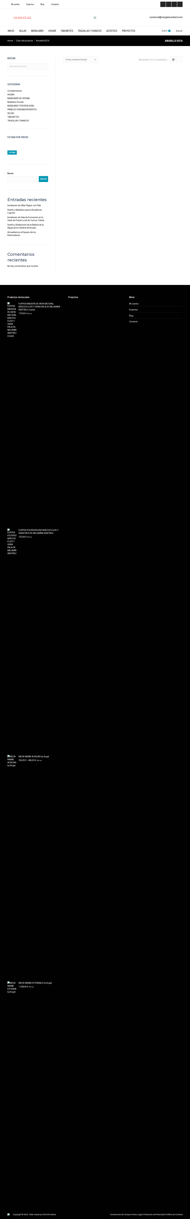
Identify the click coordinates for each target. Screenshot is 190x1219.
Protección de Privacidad (154, 1214)
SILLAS (10, 113)
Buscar (44, 66)
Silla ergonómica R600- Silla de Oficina (81, 109)
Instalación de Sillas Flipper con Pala (24, 205)
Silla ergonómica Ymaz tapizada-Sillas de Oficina (164, 109)
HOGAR (10, 94)
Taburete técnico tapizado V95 (81, 168)
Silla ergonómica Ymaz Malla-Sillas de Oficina (122, 109)
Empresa (133, 309)
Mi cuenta (133, 304)
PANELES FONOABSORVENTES (22, 109)
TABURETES (13, 117)
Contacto (133, 321)
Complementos (14, 91)
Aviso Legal (137, 1214)
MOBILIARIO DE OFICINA (18, 98)
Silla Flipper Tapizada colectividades (164, 233)
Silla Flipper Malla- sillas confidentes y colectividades (122, 233)
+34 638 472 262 (22, 17)
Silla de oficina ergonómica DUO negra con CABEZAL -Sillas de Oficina (164, 171)
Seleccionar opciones (82, 121)
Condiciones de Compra (120, 1214)
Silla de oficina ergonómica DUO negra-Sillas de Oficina (81, 233)
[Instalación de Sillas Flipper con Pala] (85, 308)
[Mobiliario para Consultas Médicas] (74, 308)
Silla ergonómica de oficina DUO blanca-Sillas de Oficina (123, 169)
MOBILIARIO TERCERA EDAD (20, 106)
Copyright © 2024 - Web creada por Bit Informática (34, 1214)
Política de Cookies (174, 1214)
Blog (131, 315)
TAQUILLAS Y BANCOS (18, 120)
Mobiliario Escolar (15, 102)
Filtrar (12, 152)
